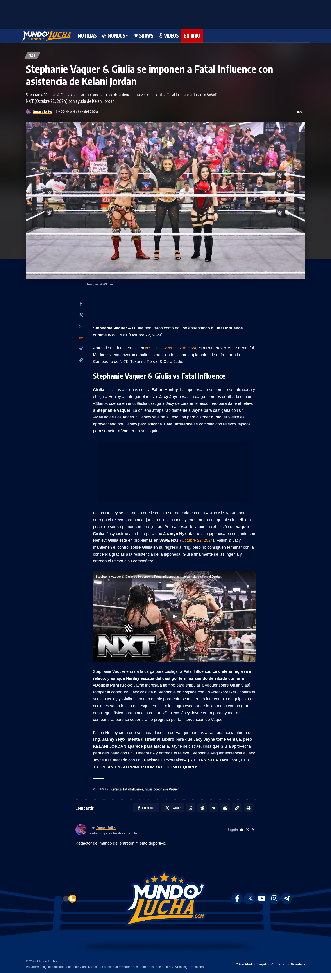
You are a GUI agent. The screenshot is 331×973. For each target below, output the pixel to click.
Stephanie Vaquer (166, 789)
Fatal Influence (133, 789)
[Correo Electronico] (225, 807)
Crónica (116, 789)
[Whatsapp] (80, 326)
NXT (32, 55)
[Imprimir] (248, 807)
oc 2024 (189, 348)
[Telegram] (80, 349)
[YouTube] (262, 898)
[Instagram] (274, 898)
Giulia (148, 789)
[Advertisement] (165, 13)
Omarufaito (42, 111)
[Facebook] (80, 304)
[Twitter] (80, 315)
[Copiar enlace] (80, 360)
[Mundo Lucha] (46, 36)
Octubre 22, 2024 (197, 540)
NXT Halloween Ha (162, 348)
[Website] (241, 830)
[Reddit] (80, 337)
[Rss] (253, 830)
